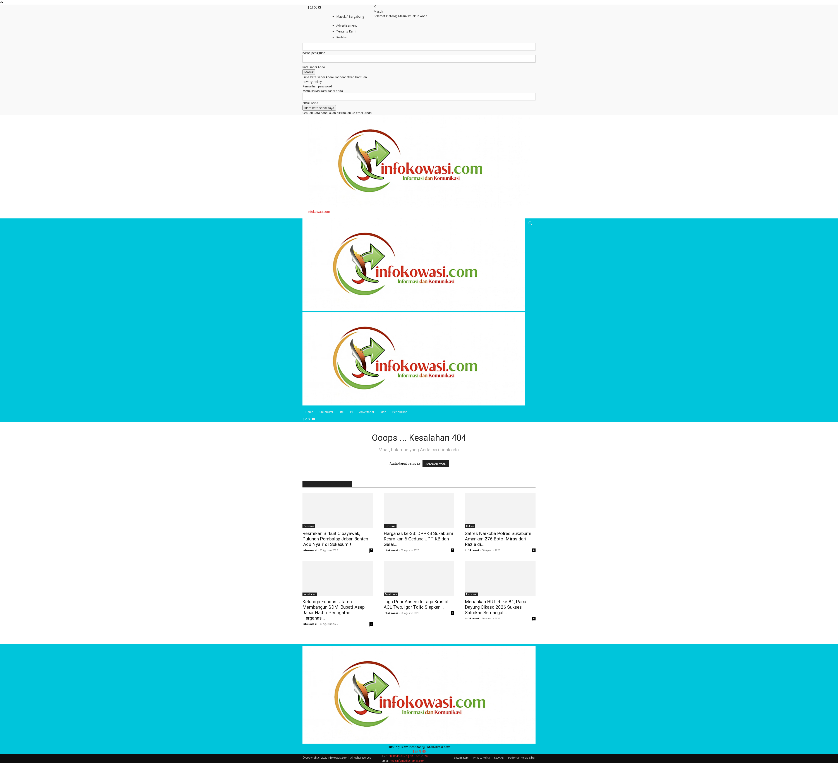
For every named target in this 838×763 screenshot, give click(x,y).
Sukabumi (326, 412)
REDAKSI (499, 758)
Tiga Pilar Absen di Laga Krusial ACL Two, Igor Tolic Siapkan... (416, 604)
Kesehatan (310, 594)
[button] (530, 224)
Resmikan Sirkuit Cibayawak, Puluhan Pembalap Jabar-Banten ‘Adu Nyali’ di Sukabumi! (335, 539)
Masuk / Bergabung (350, 16)
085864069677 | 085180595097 (408, 756)
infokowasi (309, 550)
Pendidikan (399, 412)
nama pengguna (313, 53)
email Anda (310, 103)
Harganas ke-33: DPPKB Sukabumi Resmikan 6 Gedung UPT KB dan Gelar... (418, 539)
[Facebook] (309, 7)
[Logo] (413, 310)
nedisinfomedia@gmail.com (407, 761)
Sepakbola (391, 594)
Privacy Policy (312, 82)
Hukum (470, 526)
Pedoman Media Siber (522, 758)
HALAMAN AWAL (435, 463)
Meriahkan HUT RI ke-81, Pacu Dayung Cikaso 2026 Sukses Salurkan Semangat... (495, 607)
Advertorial (366, 412)
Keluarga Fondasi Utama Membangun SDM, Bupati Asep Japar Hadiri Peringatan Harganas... (333, 610)
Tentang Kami (460, 758)
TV (351, 412)
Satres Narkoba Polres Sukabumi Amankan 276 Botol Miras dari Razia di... (498, 539)
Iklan (383, 412)
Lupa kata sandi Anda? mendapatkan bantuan (334, 77)
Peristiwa (309, 526)
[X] (316, 7)
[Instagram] (312, 7)
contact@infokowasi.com (431, 747)
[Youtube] (319, 7)
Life (341, 412)
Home (309, 412)
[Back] (375, 7)
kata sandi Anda (313, 67)
